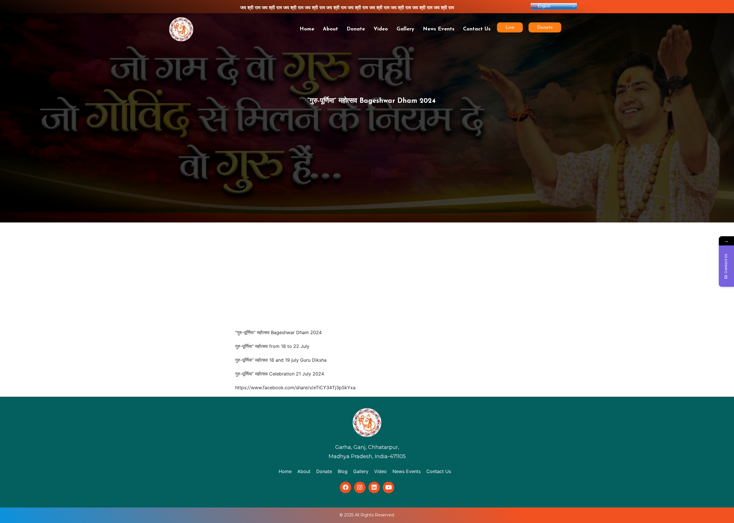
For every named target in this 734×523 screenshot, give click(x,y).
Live (506, 27)
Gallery (405, 29)
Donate (356, 29)
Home (307, 29)
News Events (438, 29)
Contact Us (477, 29)
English (543, 6)
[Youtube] (388, 487)
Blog (343, 471)
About (330, 29)
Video (381, 29)
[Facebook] (345, 487)
